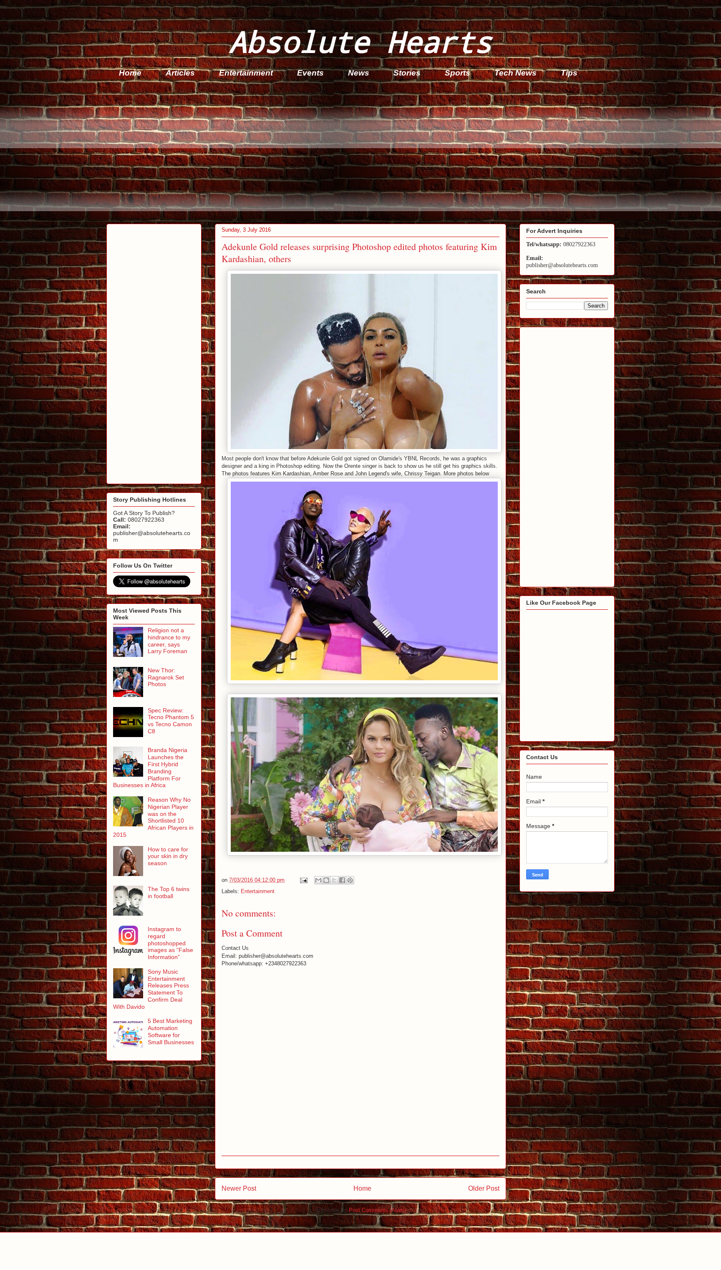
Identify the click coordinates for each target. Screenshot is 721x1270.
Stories (407, 72)
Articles (180, 72)
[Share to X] (334, 880)
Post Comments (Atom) (377, 1210)
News (358, 72)
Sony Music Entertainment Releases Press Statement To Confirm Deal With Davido (151, 989)
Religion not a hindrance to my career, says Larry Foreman (169, 640)
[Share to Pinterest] (350, 880)
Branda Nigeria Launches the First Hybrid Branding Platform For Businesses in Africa (150, 767)
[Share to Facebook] (342, 880)
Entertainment (246, 72)
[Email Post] (303, 880)
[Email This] (318, 880)
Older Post (483, 1188)
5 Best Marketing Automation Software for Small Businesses (171, 1031)
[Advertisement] (356, 152)
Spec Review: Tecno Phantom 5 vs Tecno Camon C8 (171, 721)
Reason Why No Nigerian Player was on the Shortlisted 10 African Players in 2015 (153, 817)
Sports (457, 72)
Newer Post (239, 1188)
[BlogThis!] (326, 880)
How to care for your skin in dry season (168, 856)
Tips (569, 72)
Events (310, 72)
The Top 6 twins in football (168, 892)
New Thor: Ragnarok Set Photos (166, 677)
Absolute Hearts (360, 41)
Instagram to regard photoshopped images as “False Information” (170, 943)
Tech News (515, 72)
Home (130, 72)
